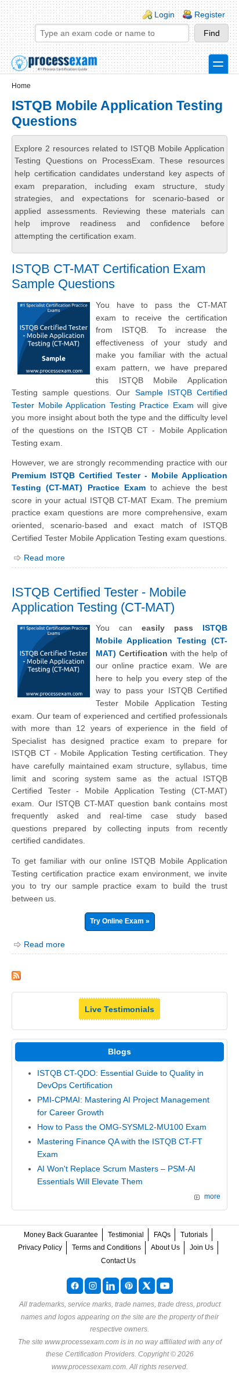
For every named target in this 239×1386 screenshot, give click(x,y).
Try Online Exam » (120, 921)
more (212, 1196)
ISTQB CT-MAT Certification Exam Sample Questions (108, 276)
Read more (44, 557)
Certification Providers (100, 1354)
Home (21, 86)
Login (164, 14)
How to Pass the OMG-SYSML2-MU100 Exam (122, 1127)
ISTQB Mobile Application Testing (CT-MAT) (161, 640)
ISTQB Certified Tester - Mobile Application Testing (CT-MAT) (99, 599)
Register (209, 14)
